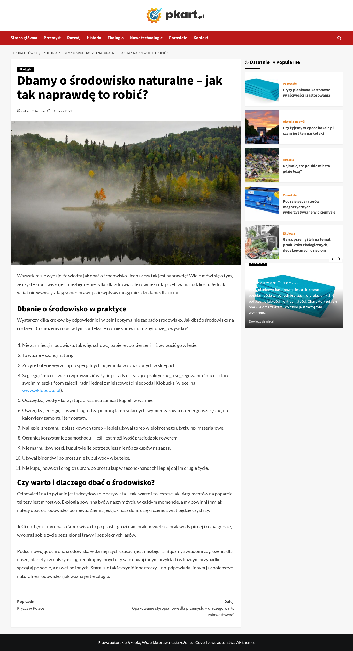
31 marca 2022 (62, 111)
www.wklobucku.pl (41, 390)
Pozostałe (178, 38)
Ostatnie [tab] (259, 62)
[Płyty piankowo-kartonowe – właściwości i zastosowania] (262, 88)
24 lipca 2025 (290, 283)
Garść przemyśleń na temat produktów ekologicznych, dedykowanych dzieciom (307, 245)
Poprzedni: (30, 605)
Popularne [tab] (287, 62)
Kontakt (201, 38)
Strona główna (24, 38)
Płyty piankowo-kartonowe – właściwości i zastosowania (308, 92)
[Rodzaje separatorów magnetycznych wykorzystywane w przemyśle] (262, 203)
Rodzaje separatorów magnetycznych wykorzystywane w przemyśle (309, 207)
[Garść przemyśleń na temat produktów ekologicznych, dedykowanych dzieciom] (262, 241)
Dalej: (183, 608)
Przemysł (52, 38)
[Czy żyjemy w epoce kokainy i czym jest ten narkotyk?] (262, 126)
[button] (339, 37)
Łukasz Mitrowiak (33, 111)
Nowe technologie (146, 38)
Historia (94, 38)
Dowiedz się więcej (261, 321)
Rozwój (73, 38)
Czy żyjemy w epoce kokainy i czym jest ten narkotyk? (308, 130)
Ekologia (116, 38)
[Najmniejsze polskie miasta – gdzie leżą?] (262, 164)
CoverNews (205, 642)
